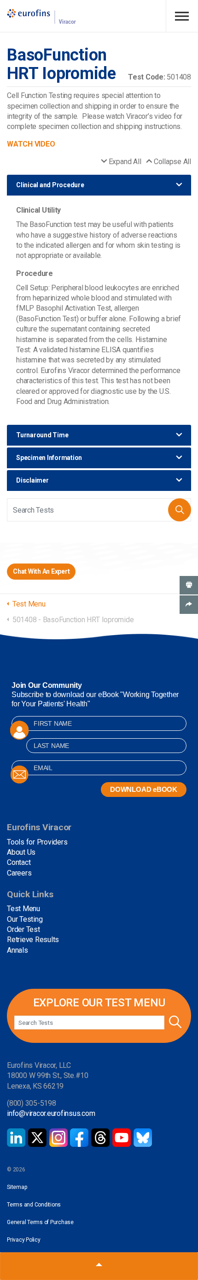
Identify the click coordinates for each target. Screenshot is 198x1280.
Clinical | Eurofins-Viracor (41, 16)
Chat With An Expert (41, 571)
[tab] (99, 185)
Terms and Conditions (34, 1204)
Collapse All (172, 161)
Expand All (125, 161)
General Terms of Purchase (40, 1222)
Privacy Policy (24, 1240)
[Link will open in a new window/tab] (16, 1137)
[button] (179, 509)
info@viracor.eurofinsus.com (51, 1113)
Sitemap (17, 1187)
